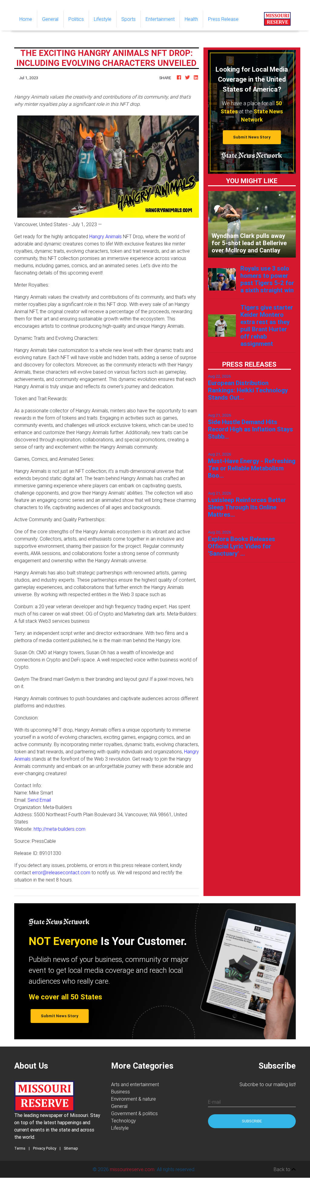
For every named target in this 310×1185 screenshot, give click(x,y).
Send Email (39, 800)
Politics (76, 19)
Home (28, 19)
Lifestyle (102, 19)
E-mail (214, 1102)
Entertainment (160, 19)
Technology (123, 1121)
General (50, 19)
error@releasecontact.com (61, 872)
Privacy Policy (44, 1148)
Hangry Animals (105, 236)
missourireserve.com (132, 1169)
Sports (128, 19)
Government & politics (134, 1113)
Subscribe (252, 1121)
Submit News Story (252, 137)
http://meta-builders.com (59, 829)
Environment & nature (133, 1099)
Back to (283, 1169)
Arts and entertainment (135, 1084)
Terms (19, 1148)
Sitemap (71, 1148)
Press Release (223, 19)
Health (191, 19)
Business (120, 1092)
